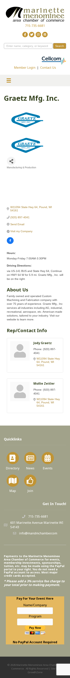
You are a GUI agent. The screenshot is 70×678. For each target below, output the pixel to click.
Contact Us (48, 67)
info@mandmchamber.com (38, 533)
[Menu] (9, 80)
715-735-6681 (35, 26)
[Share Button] (11, 161)
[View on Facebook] (10, 243)
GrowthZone (35, 672)
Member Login (24, 67)
